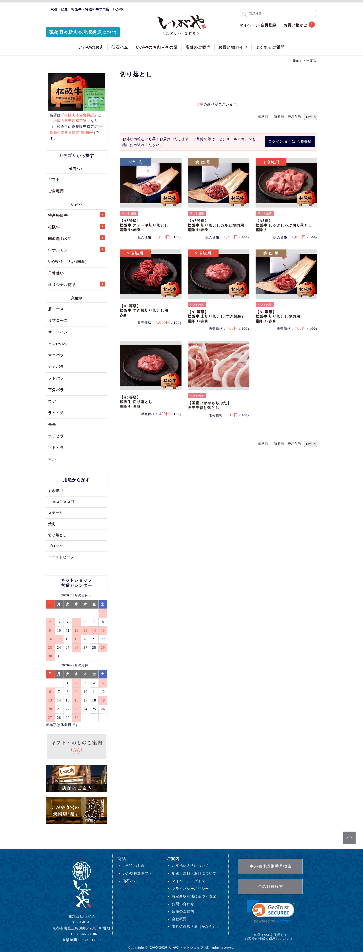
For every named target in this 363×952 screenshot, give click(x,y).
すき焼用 (55, 491)
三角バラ (56, 390)
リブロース (58, 320)
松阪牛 (54, 227)
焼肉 (52, 524)
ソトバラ (56, 378)
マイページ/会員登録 (258, 25)
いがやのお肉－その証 (157, 47)
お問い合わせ (183, 904)
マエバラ (56, 355)
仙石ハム (119, 47)
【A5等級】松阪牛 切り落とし (136, 401)
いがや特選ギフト (137, 873)
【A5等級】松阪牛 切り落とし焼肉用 (278, 316)
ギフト (54, 179)
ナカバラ (56, 366)
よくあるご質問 (270, 47)
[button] (270, 911)
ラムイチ (56, 413)
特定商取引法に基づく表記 (194, 896)
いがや (76, 205)
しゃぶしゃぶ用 (61, 502)
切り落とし (57, 535)
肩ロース (56, 309)
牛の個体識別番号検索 (271, 866)
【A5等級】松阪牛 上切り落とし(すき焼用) (215, 316)
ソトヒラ (56, 447)
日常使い (56, 273)
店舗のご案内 (198, 47)
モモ (52, 424)
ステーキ (55, 513)
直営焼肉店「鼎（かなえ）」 (196, 927)
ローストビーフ (61, 557)
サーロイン (58, 332)
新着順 (279, 116)
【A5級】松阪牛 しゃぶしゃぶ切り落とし (284, 225)
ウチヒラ (56, 436)
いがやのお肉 (91, 47)
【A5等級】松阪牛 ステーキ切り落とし (144, 225)
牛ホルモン (58, 250)
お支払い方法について (190, 866)
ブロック (55, 546)
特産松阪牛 (58, 215)
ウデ (52, 401)
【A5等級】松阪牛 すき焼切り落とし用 (144, 310)
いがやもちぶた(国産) (67, 261)
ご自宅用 (56, 191)
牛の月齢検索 (270, 886)
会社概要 (179, 919)
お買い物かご (295, 25)
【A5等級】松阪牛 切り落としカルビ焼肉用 (216, 225)
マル (52, 459)
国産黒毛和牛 (60, 238)
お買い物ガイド (233, 47)
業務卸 (76, 298)
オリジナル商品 (62, 285)
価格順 (263, 116)
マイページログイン (188, 881)
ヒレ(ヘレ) (57, 344)
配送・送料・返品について (194, 873)
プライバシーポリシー (190, 889)
